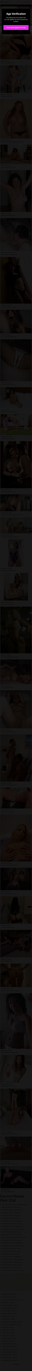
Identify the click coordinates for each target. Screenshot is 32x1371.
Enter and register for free (16, 27)
